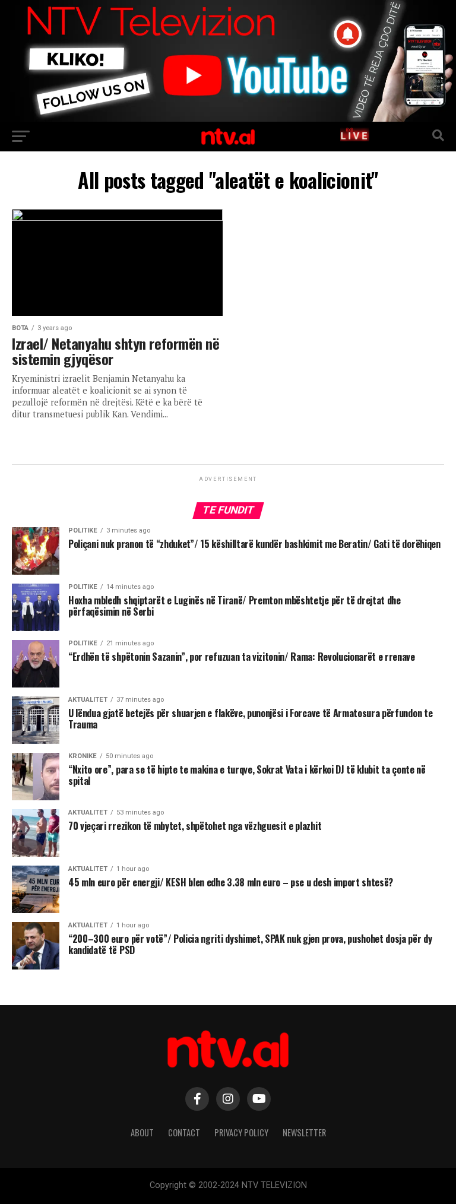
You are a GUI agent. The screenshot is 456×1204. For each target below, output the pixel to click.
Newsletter (304, 1132)
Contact (184, 1132)
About (142, 1132)
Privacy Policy (241, 1132)
